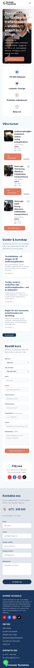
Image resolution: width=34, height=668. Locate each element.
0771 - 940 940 (17, 509)
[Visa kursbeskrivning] (28, 131)
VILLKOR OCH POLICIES (11, 641)
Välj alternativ (9, 367)
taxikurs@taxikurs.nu (12, 658)
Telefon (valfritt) (8, 542)
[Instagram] (19, 477)
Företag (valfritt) (8, 551)
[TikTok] (24, 477)
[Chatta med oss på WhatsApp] (5, 662)
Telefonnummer (9, 404)
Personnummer (9, 395)
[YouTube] (10, 477)
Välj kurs (7, 359)
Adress (7, 422)
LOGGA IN (6, 644)
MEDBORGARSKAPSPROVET (13, 638)
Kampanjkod (13, 413)
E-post (7, 385)
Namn (6, 376)
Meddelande (11, 431)
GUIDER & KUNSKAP (10, 631)
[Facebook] (14, 477)
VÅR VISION (7, 628)
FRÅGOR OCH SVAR (10, 635)
